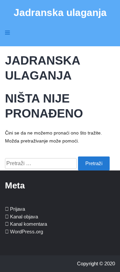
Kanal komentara (28, 224)
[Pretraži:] (41, 163)
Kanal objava (24, 216)
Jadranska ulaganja (60, 12)
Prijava (17, 209)
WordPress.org (26, 231)
